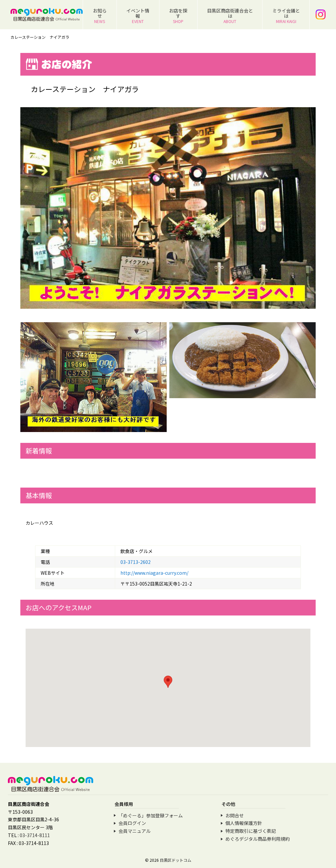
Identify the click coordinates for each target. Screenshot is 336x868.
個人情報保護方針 (243, 823)
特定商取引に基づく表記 (250, 831)
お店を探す (178, 15)
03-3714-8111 (35, 835)
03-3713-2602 (135, 562)
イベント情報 (137, 15)
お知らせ (100, 15)
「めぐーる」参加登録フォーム (150, 815)
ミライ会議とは (286, 15)
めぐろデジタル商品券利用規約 (257, 838)
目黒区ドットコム (175, 860)
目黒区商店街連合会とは (230, 15)
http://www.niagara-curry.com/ (154, 572)
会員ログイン (132, 823)
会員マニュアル (134, 831)
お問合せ (234, 815)
